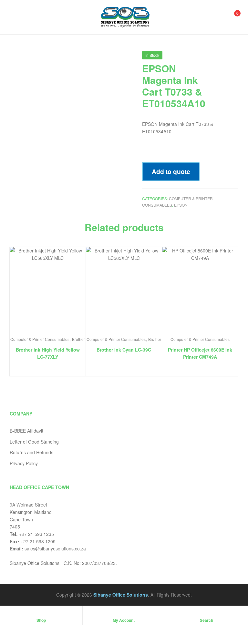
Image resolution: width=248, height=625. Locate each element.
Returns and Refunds (31, 452)
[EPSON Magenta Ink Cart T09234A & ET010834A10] (234, 57)
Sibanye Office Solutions (120, 594)
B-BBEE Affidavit (26, 430)
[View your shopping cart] (230, 17)
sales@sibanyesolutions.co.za (55, 548)
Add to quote (171, 171)
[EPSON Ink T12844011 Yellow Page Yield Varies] (217, 57)
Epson (181, 205)
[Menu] (16, 17)
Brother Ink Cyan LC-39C (124, 349)
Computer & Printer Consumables (39, 339)
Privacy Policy (24, 463)
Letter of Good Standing (34, 441)
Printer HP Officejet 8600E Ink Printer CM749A (200, 353)
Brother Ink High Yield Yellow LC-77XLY (48, 353)
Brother (78, 339)
